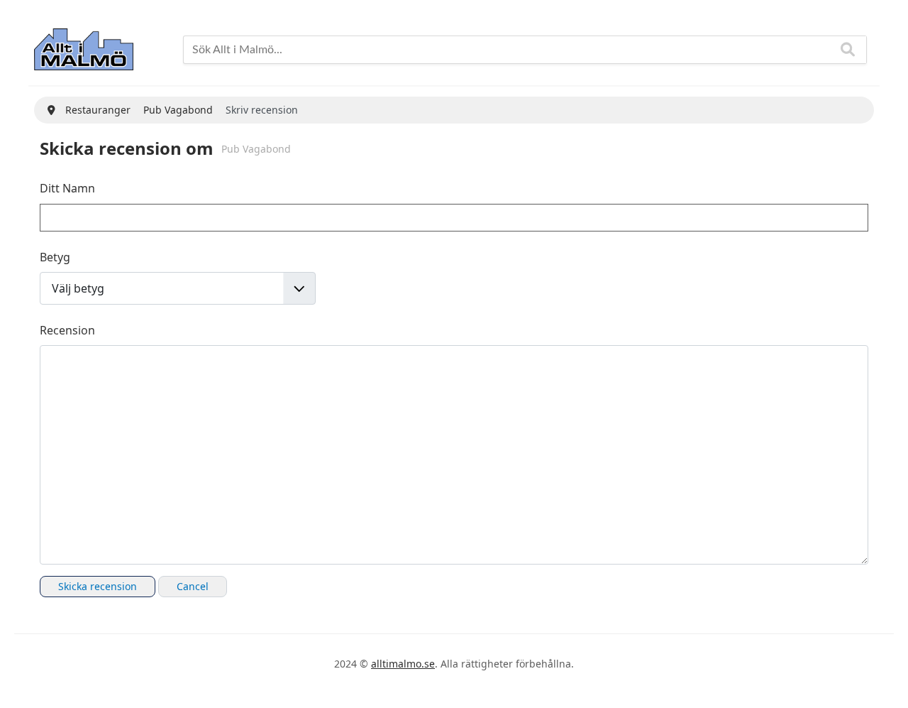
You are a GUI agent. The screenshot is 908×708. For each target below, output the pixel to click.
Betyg (55, 257)
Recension (67, 330)
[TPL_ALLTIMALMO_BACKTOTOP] (883, 681)
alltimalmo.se (403, 663)
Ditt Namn (67, 188)
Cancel (193, 586)
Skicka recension (97, 586)
